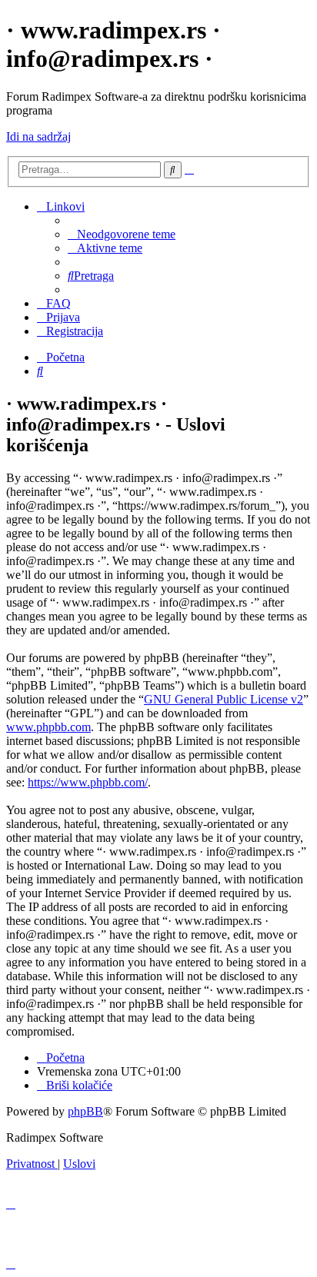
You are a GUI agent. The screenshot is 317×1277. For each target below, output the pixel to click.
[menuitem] (121, 234)
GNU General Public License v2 (223, 699)
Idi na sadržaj (38, 136)
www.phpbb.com (48, 726)
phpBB (85, 1111)
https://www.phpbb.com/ (88, 782)
